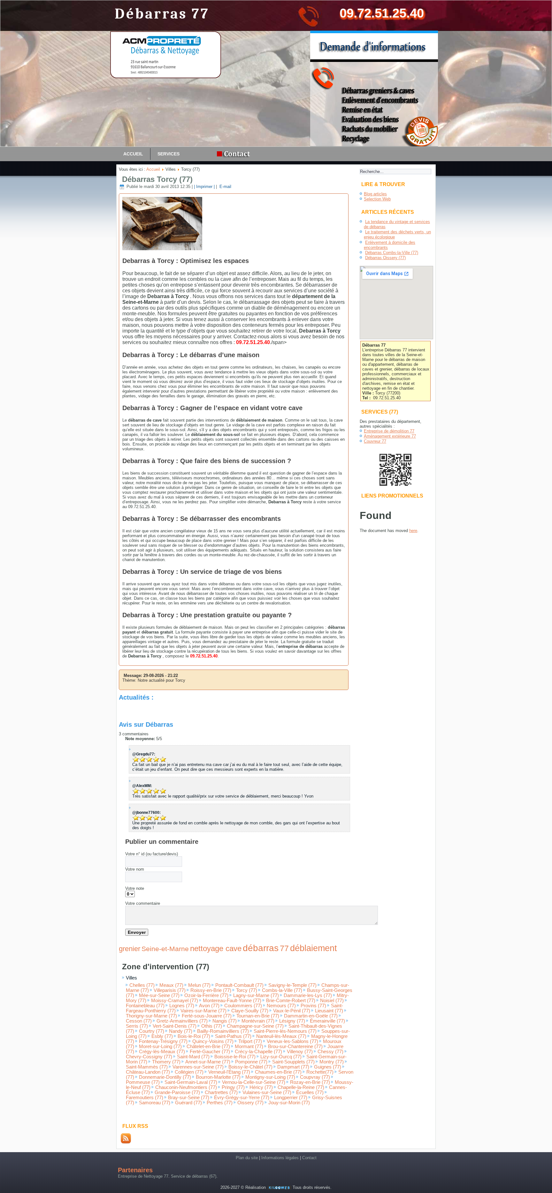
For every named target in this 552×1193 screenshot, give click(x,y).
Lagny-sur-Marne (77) (256, 995)
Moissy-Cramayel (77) (174, 1000)
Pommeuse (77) (143, 1082)
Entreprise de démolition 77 (389, 431)
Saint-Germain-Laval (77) (191, 1082)
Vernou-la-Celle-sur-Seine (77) (253, 1082)
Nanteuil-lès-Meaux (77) (281, 1036)
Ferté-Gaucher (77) (210, 1051)
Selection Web (377, 199)
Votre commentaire (142, 903)
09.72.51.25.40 (382, 13)
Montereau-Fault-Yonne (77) (232, 1000)
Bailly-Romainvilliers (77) (223, 1031)
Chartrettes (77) (221, 1092)
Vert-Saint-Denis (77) (174, 1026)
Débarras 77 (162, 13)
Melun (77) (199, 985)
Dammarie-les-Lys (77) (308, 995)
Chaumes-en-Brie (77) (278, 1072)
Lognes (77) (181, 1005)
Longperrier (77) (290, 1097)
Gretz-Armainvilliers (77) (182, 1021)
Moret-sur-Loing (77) (160, 1046)
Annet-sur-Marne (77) (207, 1061)
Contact (309, 1157)
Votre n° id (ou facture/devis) (151, 854)
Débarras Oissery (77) (385, 257)
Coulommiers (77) (243, 1005)
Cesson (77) (139, 1021)
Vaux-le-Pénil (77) (291, 1010)
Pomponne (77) (251, 1061)
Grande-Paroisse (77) (177, 1092)
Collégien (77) (189, 1072)
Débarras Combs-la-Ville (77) (391, 252)
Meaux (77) (171, 985)
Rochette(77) (320, 1072)
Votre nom (134, 869)
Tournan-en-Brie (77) (257, 1015)
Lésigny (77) (292, 1021)
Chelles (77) (142, 985)
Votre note (134, 888)
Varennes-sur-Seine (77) (198, 1066)
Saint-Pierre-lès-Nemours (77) (285, 1031)
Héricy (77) (261, 1087)
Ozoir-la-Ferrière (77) (206, 995)
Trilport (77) (250, 1041)
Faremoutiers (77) (144, 1097)
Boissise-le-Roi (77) (235, 1056)
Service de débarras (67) (193, 1176)
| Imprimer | (204, 186)
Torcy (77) (246, 990)
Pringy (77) (233, 1087)
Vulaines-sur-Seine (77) (266, 1092)
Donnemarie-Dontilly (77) (165, 1077)
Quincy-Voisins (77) (213, 1041)
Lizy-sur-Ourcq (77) (281, 1056)
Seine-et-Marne (165, 948)
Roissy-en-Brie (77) (210, 990)
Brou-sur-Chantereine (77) (295, 1046)
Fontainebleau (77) (145, 1005)
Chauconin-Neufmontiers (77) (186, 1087)
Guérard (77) (188, 1102)
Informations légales (280, 1157)
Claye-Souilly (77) (249, 1010)
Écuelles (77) (310, 1092)
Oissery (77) (250, 1102)
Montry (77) (331, 1061)
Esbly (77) (162, 1036)
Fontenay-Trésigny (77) (163, 1041)
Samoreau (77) (154, 1102)
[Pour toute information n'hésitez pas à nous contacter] (235, 154)
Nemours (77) (281, 1005)
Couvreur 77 (375, 441)
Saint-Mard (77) (193, 1056)
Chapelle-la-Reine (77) (301, 1087)
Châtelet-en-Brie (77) (208, 1046)
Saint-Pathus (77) (233, 1036)
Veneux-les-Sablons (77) (292, 1041)
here (413, 530)
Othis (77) (211, 1026)
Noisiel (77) (332, 1000)
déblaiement (313, 948)
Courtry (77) (151, 1031)
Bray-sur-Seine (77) (188, 1097)
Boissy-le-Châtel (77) (250, 1066)
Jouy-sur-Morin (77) (289, 1102)
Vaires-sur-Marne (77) (203, 1010)
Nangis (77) (224, 1021)
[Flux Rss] (126, 1142)
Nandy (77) (180, 1031)
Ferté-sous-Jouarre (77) (207, 1015)
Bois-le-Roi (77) (194, 1036)
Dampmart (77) (293, 1066)
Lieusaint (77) (329, 1010)
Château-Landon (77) (148, 1072)
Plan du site (247, 1157)
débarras (261, 948)
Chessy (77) (330, 1051)
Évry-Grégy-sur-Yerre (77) (241, 1097)
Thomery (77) (166, 1061)
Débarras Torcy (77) (157, 179)
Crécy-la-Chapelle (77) (258, 1051)
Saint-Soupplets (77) (293, 1061)
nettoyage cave (215, 948)
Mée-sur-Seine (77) (159, 995)
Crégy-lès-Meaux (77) (162, 1051)
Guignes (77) (327, 1066)
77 (284, 948)
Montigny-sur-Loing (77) (270, 1077)
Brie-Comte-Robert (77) (290, 1000)
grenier (129, 949)
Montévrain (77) (257, 1021)
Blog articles (375, 193)
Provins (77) (313, 1005)
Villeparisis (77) (170, 990)
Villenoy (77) (300, 1051)
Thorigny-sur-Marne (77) (151, 1015)
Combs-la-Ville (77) (282, 990)
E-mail (224, 186)
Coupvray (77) (315, 1077)
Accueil (133, 153)
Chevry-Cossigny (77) (149, 1056)
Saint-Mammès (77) (147, 1066)
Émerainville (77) (327, 1021)
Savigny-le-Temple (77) (292, 985)
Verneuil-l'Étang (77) (229, 1072)
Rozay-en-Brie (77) (310, 1082)
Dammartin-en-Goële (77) (311, 1015)
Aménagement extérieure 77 (390, 436)
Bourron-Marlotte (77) (218, 1077)
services (168, 153)
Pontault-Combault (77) (239, 985)
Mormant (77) (249, 1046)
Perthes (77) (220, 1102)
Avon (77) (209, 1005)
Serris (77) (137, 1026)
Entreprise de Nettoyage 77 (143, 1176)
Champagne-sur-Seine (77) (255, 1026)
